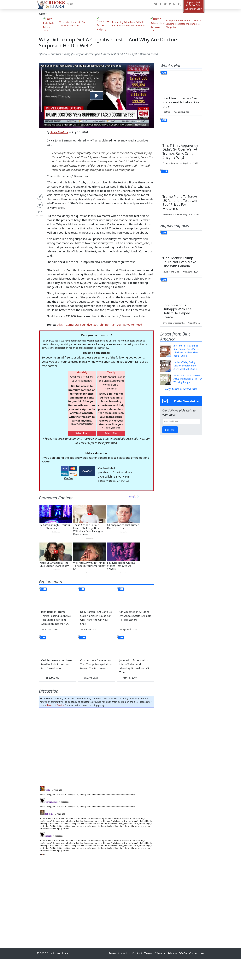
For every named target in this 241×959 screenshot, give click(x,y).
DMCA (183, 953)
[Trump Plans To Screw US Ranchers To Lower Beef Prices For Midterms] (181, 180)
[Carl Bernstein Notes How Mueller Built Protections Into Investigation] (57, 645)
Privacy (172, 953)
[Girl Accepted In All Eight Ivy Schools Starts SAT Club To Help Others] (135, 597)
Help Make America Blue (181, 389)
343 (81, 637)
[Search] (179, 4)
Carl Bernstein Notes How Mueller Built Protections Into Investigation (56, 664)
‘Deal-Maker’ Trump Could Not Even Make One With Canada (179, 262)
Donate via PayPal (87, 471)
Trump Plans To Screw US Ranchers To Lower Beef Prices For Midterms (180, 202)
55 (163, 232)
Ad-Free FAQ (82, 443)
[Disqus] (96, 820)
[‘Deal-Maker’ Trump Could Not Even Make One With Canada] (181, 242)
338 (42, 589)
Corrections (196, 953)
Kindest (68, 478)
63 (163, 280)
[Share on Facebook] (39, 197)
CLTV (70, 4)
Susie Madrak (59, 132)
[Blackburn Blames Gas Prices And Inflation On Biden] (181, 82)
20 (120, 589)
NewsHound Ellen (170, 214)
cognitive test (88, 324)
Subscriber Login (193, 9)
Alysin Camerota (68, 324)
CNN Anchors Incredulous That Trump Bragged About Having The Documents (96, 664)
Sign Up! (170, 429)
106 (163, 171)
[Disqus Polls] (96, 746)
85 (163, 120)
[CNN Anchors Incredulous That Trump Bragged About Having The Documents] (96, 645)
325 (40, 212)
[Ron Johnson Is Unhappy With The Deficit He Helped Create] (181, 289)
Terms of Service (55, 705)
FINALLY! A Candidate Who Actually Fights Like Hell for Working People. (187, 379)
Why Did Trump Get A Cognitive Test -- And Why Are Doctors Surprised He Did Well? (108, 42)
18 (80, 589)
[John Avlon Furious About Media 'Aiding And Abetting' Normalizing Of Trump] (135, 645)
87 (120, 637)
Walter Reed (134, 324)
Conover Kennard (170, 163)
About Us (124, 953)
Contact (137, 953)
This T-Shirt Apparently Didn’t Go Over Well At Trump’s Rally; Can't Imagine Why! (180, 151)
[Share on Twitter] (39, 205)
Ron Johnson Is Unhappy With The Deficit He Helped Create (177, 311)
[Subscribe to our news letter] (174, 4)
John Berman (107, 324)
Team (112, 953)
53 (41, 637)
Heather (166, 111)
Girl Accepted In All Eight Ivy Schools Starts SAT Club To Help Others (135, 616)
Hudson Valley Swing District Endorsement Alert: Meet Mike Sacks (185, 365)
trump (121, 324)
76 (163, 73)
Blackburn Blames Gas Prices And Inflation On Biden (180, 102)
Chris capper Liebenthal (173, 322)
